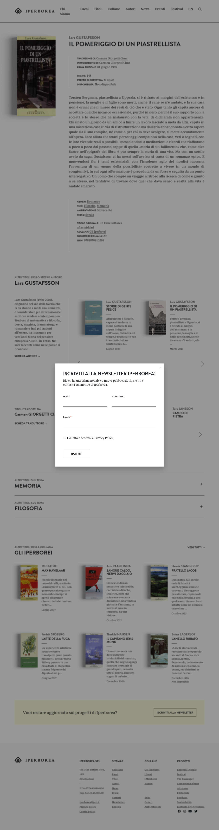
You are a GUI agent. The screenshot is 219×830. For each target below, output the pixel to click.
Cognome (118, 397)
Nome (66, 397)
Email (67, 418)
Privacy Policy (103, 438)
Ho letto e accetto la (90, 438)
